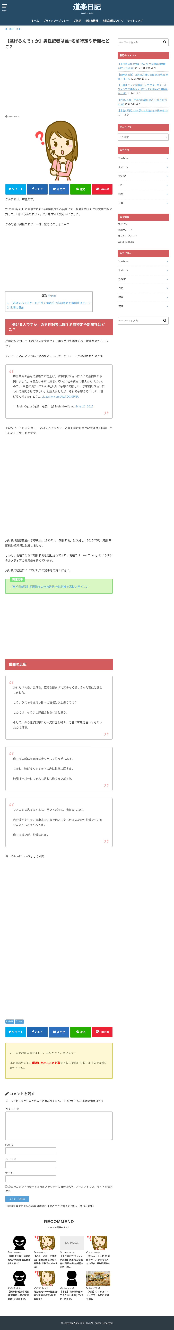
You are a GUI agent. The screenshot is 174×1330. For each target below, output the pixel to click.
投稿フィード (125, 230)
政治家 (122, 176)
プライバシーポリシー (56, 20)
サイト (9, 1173)
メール (10, 1159)
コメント (12, 1109)
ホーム (35, 20)
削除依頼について (113, 20)
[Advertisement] (59, 78)
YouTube (123, 158)
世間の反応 (15, 307)
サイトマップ (135, 20)
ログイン (122, 224)
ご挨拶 (77, 20)
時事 (11, 1021)
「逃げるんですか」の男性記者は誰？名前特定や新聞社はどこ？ (49, 303)
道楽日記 (87, 7)
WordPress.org (126, 241)
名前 (9, 1145)
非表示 (52, 295)
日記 (120, 185)
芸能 (21, 1021)
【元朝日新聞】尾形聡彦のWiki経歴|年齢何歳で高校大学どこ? (49, 586)
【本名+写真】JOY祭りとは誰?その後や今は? (143, 110)
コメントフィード (127, 236)
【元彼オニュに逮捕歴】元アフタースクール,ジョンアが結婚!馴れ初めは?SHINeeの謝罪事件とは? (143, 89)
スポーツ (123, 167)
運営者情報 (91, 20)
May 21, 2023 (84, 406)
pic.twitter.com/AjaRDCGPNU (60, 396)
